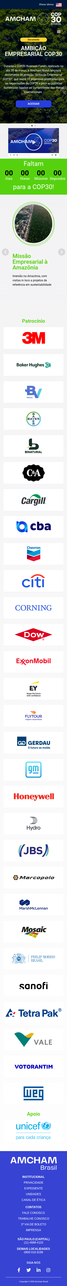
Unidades (33, 1194)
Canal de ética (33, 1199)
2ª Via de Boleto (33, 1224)
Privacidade (33, 1182)
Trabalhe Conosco (33, 1218)
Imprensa (33, 1230)
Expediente (33, 1188)
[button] (59, 32)
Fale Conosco (33, 1212)
